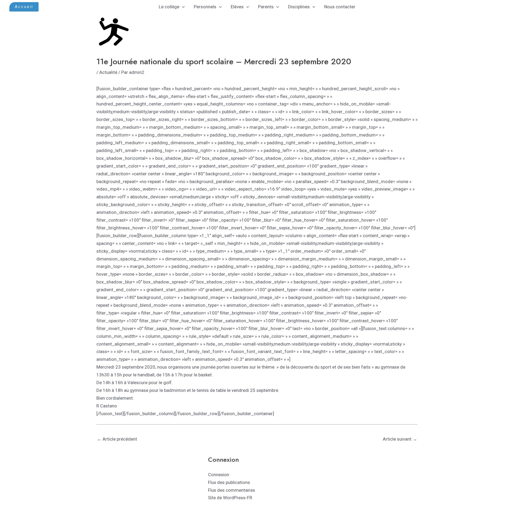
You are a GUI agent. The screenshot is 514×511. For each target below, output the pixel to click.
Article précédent (117, 439)
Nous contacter (339, 6)
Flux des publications (229, 482)
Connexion (218, 474)
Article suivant (400, 439)
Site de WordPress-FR (230, 497)
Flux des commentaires (231, 490)
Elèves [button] (237, 6)
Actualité (108, 72)
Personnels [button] (205, 6)
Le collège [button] (169, 6)
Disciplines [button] (299, 6)
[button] (24, 7)
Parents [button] (266, 6)
